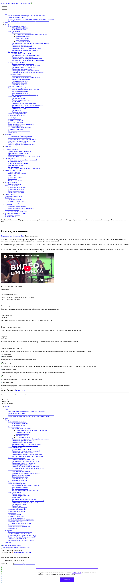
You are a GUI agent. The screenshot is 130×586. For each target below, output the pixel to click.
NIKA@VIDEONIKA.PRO (22, 3)
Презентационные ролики (16, 189)
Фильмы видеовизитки (19, 83)
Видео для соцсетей (14, 96)
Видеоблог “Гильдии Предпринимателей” (22, 141)
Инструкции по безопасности (18, 163)
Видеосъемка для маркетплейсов (19, 131)
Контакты (8, 146)
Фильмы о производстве (20, 81)
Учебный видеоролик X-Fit (17, 143)
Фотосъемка (12, 117)
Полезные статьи (10, 216)
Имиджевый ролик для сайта (21, 127)
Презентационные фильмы (17, 26)
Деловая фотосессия (14, 119)
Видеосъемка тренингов (20, 93)
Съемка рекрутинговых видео (22, 69)
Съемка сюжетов (10, 194)
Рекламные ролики (14, 184)
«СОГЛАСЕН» (76, 573)
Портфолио (8, 134)
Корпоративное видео (19, 29)
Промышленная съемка (16, 129)
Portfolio (7, 406)
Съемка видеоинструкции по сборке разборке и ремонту (30, 43)
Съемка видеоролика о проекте (22, 46)
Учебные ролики (10, 158)
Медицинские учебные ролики (22, 53)
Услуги (7, 24)
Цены (6, 22)
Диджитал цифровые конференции (19, 151)
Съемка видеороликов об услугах (23, 45)
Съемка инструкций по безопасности (24, 67)
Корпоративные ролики (16, 191)
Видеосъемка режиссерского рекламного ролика (31, 34)
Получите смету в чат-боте (22, 552)
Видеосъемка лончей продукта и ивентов (25, 89)
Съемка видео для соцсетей (13, 170)
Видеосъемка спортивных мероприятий (21, 124)
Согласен (67, 579)
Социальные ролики (22, 38)
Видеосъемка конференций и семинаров (25, 95)
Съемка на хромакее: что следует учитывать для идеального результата (31, 19)
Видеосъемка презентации (17, 114)
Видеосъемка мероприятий (17, 88)
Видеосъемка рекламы (15, 126)
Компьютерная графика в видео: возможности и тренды (26, 16)
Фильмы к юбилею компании (21, 76)
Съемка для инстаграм (19, 112)
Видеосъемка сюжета (15, 86)
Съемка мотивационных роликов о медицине (27, 59)
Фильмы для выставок (19, 84)
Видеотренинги (13, 167)
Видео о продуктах (11, 182)
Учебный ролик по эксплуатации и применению (28, 72)
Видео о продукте (14, 31)
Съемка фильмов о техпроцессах (22, 57)
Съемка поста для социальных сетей (24, 103)
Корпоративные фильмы (20, 28)
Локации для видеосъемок (17, 17)
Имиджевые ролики (22, 40)
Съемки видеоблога (18, 98)
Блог (6, 14)
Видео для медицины (15, 52)
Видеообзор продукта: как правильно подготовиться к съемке (28, 21)
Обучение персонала (15, 161)
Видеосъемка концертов (20, 91)
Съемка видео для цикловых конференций (26, 55)
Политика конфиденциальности (24, 564)
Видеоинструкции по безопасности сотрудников (28, 60)
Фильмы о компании (15, 74)
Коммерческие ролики (23, 36)
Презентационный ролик (16, 115)
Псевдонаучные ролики (23, 41)
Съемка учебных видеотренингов (23, 64)
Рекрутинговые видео (15, 165)
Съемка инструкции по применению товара (26, 48)
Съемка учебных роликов (16, 62)
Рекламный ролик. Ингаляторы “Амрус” (21, 144)
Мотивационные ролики (16, 155)
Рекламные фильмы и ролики (21, 33)
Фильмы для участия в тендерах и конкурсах (26, 77)
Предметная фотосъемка (16, 120)
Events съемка (16, 101)
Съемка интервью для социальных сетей (25, 107)
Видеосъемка (12, 132)
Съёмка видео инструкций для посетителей (26, 65)
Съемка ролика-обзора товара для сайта (25, 50)
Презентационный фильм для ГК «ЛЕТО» (22, 139)
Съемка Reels (16, 110)
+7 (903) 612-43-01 (19, 390)
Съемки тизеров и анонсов (21, 100)
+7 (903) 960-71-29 (7, 3)
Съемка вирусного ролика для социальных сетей (28, 105)
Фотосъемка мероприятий (16, 122)
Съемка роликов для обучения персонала (25, 71)
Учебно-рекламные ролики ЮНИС (19, 138)
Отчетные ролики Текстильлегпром (20, 136)
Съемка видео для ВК (19, 108)
